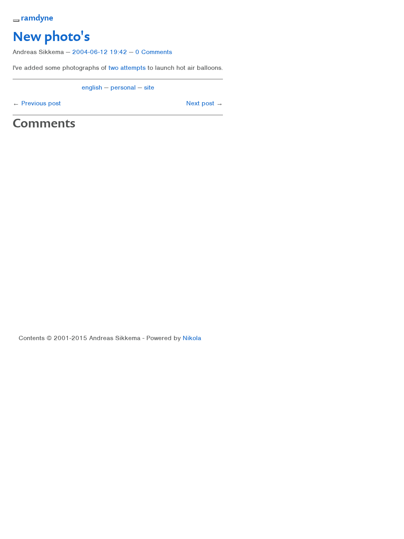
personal (123, 87)
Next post (200, 103)
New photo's (51, 36)
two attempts (127, 68)
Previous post (41, 103)
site (149, 87)
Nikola (192, 338)
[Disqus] (118, 232)
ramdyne (37, 17)
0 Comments (153, 52)
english (92, 87)
